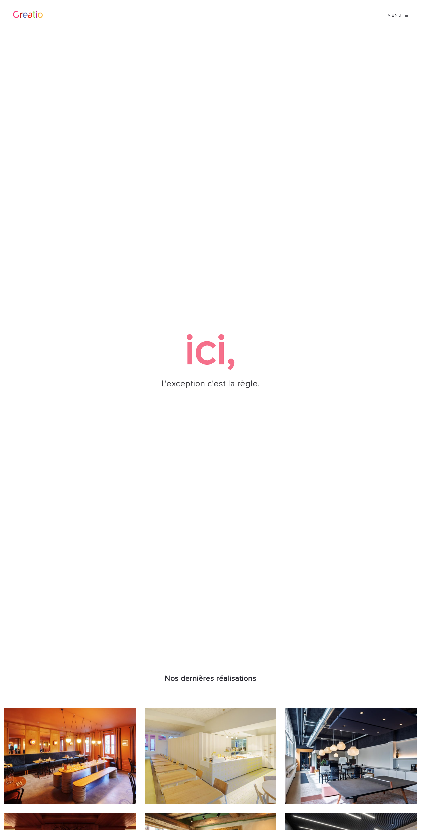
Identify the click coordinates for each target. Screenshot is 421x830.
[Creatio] (31, 15)
